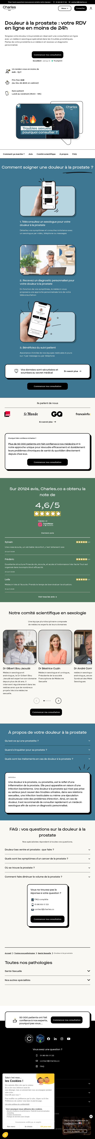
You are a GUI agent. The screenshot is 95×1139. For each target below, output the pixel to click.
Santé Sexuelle (44, 953)
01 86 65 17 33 (47, 1055)
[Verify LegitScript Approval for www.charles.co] (40, 1038)
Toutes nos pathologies (24, 953)
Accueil (8, 953)
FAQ (42, 1066)
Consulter (80, 8)
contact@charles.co (49, 1060)
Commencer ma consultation (47, 54)
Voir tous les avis (47, 596)
